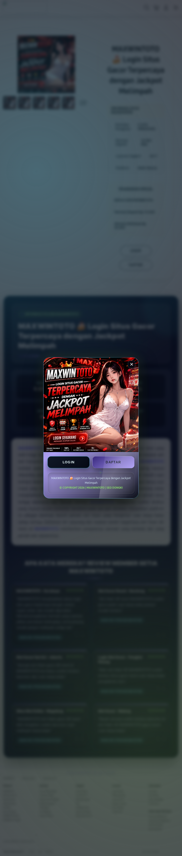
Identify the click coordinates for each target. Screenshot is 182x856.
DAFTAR (113, 462)
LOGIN (69, 462)
